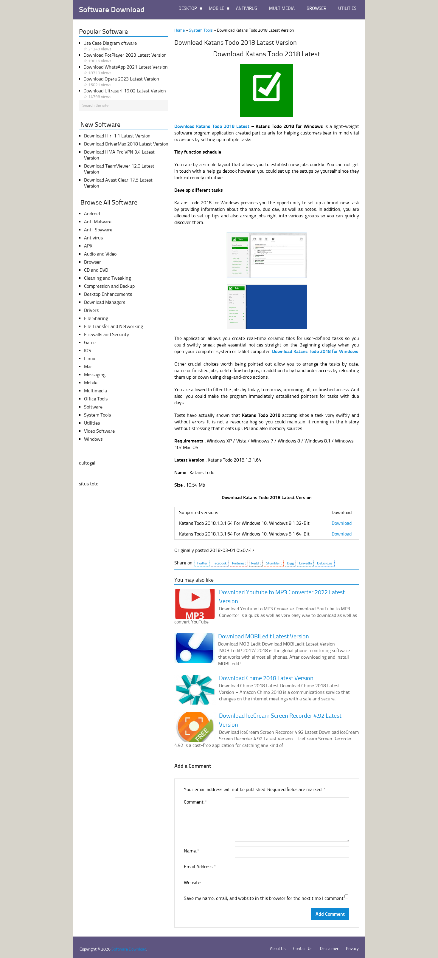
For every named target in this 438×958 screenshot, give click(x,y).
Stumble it (274, 563)
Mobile (90, 383)
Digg (290, 563)
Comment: (195, 802)
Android (92, 213)
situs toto (88, 484)
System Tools (201, 30)
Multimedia (95, 391)
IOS (87, 350)
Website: (192, 882)
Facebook (220, 563)
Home (179, 30)
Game (90, 342)
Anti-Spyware (98, 230)
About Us (278, 948)
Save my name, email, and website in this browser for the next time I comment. (264, 898)
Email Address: (199, 866)
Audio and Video (100, 254)
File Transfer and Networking (113, 326)
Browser (92, 262)
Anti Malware (97, 222)
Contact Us (303, 948)
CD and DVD (96, 270)
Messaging (94, 374)
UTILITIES (347, 8)
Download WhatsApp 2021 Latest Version (125, 69)
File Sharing (96, 318)
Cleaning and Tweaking (107, 278)
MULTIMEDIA (282, 8)
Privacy (352, 948)
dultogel (87, 463)
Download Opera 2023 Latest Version (121, 81)
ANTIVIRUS (246, 8)
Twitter (202, 563)
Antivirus (93, 238)
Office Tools (96, 399)
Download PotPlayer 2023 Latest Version (125, 58)
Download (342, 523)
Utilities (92, 423)
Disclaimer (329, 948)
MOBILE (216, 8)
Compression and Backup (109, 286)
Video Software (99, 431)
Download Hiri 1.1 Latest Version (117, 136)
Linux (89, 358)
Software (93, 407)
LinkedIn (305, 563)
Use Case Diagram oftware (110, 46)
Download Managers (104, 302)
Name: (191, 851)
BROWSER (316, 8)
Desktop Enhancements (108, 294)
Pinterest (239, 563)
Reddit (256, 563)
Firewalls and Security (106, 334)
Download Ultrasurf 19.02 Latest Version (124, 93)
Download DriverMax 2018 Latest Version (126, 144)
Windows (93, 439)
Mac (88, 366)
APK (88, 246)
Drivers (91, 310)
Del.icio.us (325, 563)
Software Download (112, 10)
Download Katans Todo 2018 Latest (211, 126)
